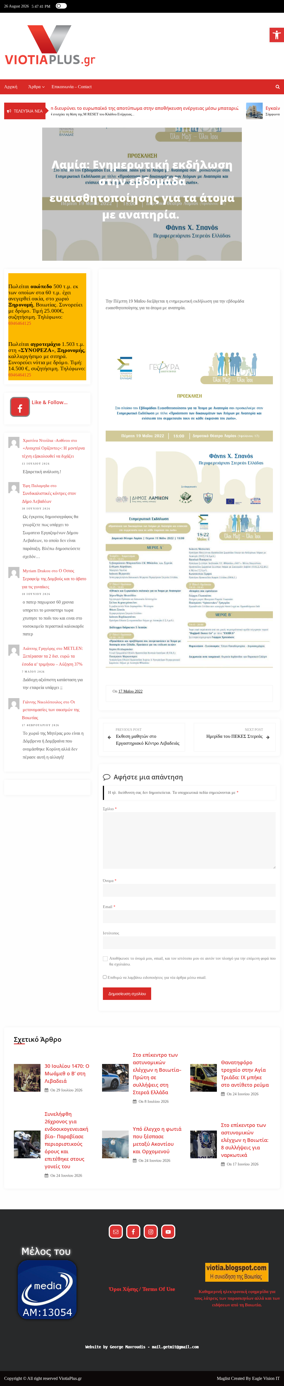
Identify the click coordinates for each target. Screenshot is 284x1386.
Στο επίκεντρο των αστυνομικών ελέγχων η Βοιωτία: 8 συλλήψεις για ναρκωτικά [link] (244, 1140)
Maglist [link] (224, 1378)
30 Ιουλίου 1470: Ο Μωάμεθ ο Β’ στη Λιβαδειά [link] (67, 1073)
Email (109, 907)
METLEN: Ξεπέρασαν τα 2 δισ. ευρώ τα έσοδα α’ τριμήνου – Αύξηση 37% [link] (52, 656)
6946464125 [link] (19, 323)
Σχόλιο (110, 809)
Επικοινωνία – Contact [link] (72, 86)
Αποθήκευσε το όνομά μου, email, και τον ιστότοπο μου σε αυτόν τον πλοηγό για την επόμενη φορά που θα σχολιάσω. (192, 961)
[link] (277, 35)
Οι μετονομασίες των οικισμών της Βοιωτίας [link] (50, 710)
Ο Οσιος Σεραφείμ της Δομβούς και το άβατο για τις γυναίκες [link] (54, 578)
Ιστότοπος (111, 933)
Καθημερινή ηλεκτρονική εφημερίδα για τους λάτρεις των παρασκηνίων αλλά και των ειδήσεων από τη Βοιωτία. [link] (237, 1298)
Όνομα (109, 881)
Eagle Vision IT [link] (266, 1378)
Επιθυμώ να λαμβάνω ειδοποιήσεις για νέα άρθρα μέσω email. (157, 977)
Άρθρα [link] (34, 86)
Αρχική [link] (10, 86)
